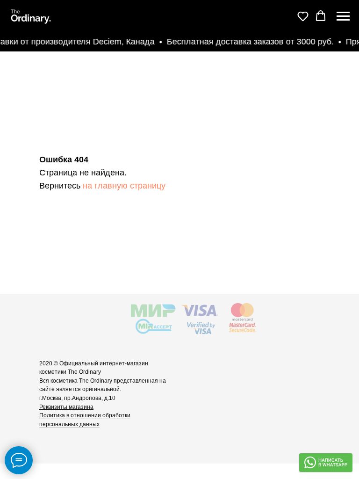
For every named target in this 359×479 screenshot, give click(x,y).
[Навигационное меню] (343, 16)
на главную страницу (124, 185)
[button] (303, 16)
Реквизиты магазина (66, 407)
